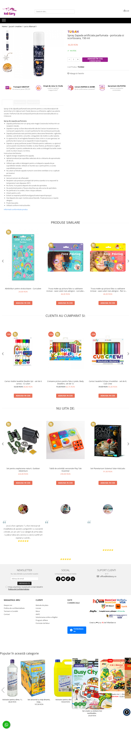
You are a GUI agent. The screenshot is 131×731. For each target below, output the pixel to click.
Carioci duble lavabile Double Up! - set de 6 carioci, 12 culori (23, 382)
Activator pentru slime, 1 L (12, 699)
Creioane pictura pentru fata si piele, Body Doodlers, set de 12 (65, 382)
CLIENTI (39, 600)
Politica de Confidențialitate (18, 589)
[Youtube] (63, 579)
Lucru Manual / (30, 26)
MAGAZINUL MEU (12, 600)
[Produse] (4, 21)
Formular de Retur (43, 623)
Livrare (38, 608)
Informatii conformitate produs (16, 209)
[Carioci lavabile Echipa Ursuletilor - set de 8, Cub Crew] (108, 350)
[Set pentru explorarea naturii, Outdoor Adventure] (23, 440)
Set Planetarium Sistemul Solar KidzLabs (107, 468)
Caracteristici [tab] (20, 102)
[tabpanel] (39, 54)
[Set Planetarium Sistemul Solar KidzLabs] (108, 440)
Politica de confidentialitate (14, 608)
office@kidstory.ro (108, 576)
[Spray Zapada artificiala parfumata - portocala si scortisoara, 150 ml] (39, 54)
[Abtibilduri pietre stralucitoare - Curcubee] (23, 257)
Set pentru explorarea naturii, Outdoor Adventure (23, 469)
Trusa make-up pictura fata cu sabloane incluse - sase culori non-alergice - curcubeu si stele (65, 289)
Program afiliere (42, 620)
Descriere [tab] (7, 102)
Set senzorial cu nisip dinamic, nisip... (39, 700)
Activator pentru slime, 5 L (65, 699)
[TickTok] (68, 579)
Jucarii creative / (16, 26)
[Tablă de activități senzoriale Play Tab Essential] (65, 440)
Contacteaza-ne (79, 630)
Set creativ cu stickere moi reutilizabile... (92, 712)
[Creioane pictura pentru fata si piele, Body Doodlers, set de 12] (65, 350)
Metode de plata (42, 605)
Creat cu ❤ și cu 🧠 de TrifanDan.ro (103, 622)
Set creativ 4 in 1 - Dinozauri (118, 694)
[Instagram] (73, 579)
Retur (38, 611)
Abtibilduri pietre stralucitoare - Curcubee (23, 288)
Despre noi (8, 605)
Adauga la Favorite (76, 73)
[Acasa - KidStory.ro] (15, 11)
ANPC (38, 614)
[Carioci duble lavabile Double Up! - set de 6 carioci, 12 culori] (23, 350)
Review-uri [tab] (33, 102)
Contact (7, 614)
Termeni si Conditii (11, 611)
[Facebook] (58, 579)
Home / (5, 26)
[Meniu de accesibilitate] (126, 712)
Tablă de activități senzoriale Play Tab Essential (65, 469)
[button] (3, 690)
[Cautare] (72, 11)
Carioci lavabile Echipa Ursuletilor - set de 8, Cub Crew (108, 382)
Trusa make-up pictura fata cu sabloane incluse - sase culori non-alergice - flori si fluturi (107, 289)
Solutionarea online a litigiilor (47, 617)
